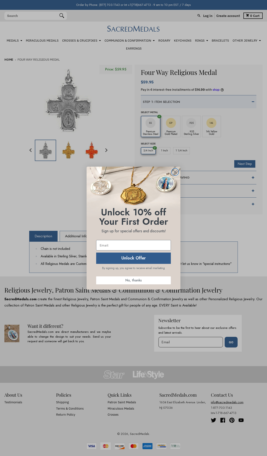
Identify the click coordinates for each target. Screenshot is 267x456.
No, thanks (133, 280)
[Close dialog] (175, 172)
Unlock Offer (133, 258)
